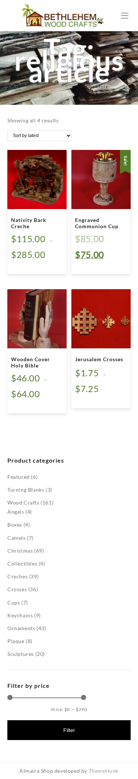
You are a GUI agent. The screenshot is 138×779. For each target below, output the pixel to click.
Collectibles (22, 563)
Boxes (14, 524)
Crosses (17, 589)
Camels (16, 538)
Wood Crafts (23, 502)
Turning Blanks (25, 490)
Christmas (20, 551)
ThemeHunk (103, 771)
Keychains (20, 615)
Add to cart (95, 263)
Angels (15, 512)
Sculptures (20, 654)
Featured (18, 477)
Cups (13, 602)
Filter (69, 730)
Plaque (16, 641)
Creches (17, 576)
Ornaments (21, 628)
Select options (34, 263)
